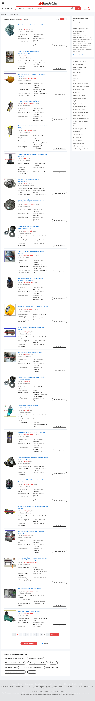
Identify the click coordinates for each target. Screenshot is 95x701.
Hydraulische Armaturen (80, 107)
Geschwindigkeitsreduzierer (81, 118)
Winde (75, 81)
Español (42, 686)
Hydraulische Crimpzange (35, 658)
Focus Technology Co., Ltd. (46, 691)
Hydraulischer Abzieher (51, 667)
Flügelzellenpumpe (78, 143)
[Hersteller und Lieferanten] (47, 3)
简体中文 (18, 686)
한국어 (75, 686)
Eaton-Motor (32, 672)
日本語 (30, 686)
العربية (80, 686)
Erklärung (20, 684)
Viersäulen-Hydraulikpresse (81, 86)
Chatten (45, 643)
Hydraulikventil (77, 104)
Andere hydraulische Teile (80, 112)
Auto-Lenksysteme (78, 89)
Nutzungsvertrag (29, 684)
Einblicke (81, 684)
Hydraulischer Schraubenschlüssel (31, 667)
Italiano (61, 686)
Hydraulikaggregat (78, 101)
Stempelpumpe (77, 140)
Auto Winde (76, 92)
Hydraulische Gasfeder (11, 667)
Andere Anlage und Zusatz (80, 149)
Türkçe (42, 687)
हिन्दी (93, 686)
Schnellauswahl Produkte (70, 684)
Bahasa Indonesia (58, 687)
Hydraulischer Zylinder (79, 98)
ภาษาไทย (37, 687)
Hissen (75, 75)
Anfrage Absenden (59, 45)
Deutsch (48, 686)
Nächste (54, 634)
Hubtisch (75, 78)
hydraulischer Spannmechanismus (15, 672)
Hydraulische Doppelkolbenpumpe (14, 658)
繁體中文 (24, 686)
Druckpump (76, 131)
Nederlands (87, 686)
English (12, 686)
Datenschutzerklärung (40, 684)
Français (36, 686)
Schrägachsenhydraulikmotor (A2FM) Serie (30, 101)
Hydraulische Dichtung (79, 109)
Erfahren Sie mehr (79, 55)
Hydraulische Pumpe (79, 115)
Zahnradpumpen (78, 134)
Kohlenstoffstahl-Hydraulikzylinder (15, 663)
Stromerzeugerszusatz (79, 129)
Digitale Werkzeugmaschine (81, 84)
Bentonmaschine (78, 64)
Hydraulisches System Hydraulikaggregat (29, 588)
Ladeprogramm (77, 72)
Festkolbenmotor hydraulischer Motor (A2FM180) (32, 432)
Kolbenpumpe (77, 137)
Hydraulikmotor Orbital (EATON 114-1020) (30, 352)
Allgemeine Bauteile (78, 146)
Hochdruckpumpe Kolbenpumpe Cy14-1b (29, 611)
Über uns (14, 684)
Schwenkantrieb (78, 126)
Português (54, 686)
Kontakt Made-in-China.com (55, 684)
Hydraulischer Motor (79, 95)
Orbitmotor (53, 663)
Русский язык (68, 686)
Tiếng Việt (49, 687)
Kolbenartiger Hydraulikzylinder (37, 663)
